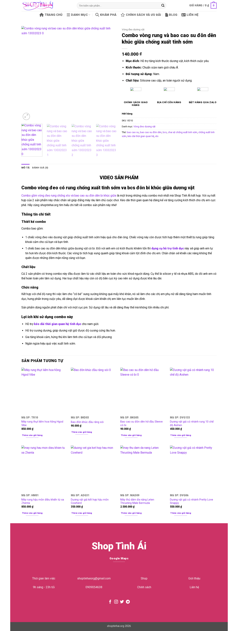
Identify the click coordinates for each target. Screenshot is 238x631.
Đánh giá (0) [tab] (40, 167)
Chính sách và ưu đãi (143, 15)
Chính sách (144, 587)
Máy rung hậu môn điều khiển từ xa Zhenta (42, 501)
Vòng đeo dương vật (133, 29)
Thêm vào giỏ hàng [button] (32, 435)
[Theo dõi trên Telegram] (128, 602)
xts (156, 136)
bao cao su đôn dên (151, 132)
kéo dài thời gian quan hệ (141, 136)
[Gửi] (163, 5)
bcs (165, 132)
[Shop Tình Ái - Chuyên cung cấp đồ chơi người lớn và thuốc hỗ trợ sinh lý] (46, 5)
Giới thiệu (194, 578)
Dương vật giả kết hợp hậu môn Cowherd (90, 501)
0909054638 (94, 587)
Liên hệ (192, 15)
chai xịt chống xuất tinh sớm (182, 132)
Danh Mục (79, 15)
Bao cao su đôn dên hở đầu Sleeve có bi (141, 423)
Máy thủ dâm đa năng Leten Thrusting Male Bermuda (137, 501)
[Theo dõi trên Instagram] (116, 602)
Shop (144, 578)
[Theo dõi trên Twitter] (122, 602)
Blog (173, 15)
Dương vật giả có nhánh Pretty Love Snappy (191, 501)
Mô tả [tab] (25, 167)
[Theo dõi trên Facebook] (110, 602)
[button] (203, 5)
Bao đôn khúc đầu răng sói (87, 422)
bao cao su (133, 132)
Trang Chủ (53, 15)
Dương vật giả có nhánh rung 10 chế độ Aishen (192, 423)
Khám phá (108, 15)
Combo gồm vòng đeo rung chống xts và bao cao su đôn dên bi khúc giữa (68, 195)
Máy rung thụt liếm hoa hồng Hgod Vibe (42, 423)
